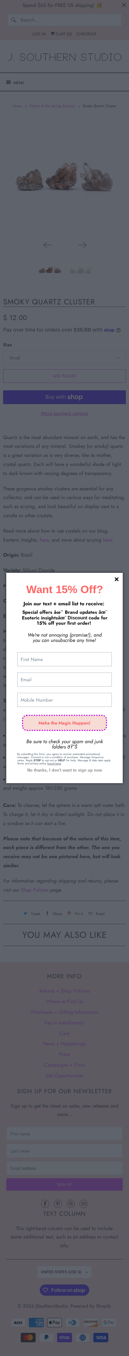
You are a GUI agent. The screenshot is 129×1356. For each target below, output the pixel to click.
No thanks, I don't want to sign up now (64, 770)
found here (54, 763)
